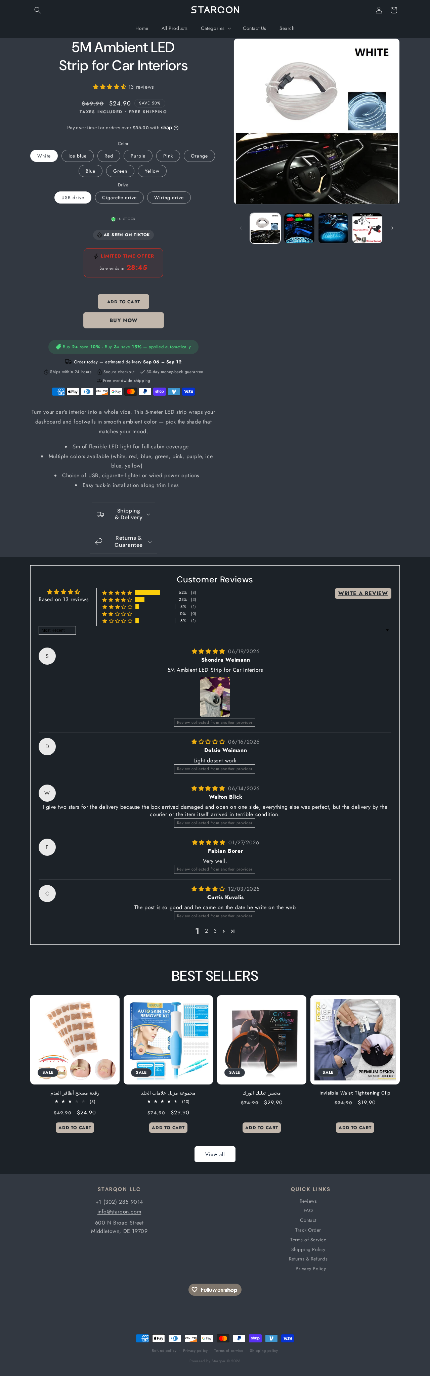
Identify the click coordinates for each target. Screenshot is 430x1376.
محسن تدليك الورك (262, 1093)
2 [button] (206, 931)
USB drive (72, 197)
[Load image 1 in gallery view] (265, 228)
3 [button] (215, 931)
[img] (209, 651)
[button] (37, 10)
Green (120, 171)
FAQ (308, 1210)
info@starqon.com (119, 1211)
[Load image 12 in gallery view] (367, 228)
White (44, 155)
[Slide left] (240, 228)
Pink (168, 155)
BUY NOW (123, 320)
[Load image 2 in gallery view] (299, 228)
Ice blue (78, 155)
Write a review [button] (363, 593)
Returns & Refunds (308, 1258)
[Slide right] (392, 228)
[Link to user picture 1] (215, 697)
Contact (308, 1220)
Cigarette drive (119, 197)
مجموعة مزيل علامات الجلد (168, 1093)
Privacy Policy (311, 1268)
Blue (90, 171)
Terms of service (228, 1350)
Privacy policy (195, 1350)
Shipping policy (264, 1350)
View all (215, 1154)
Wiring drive (169, 197)
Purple (138, 155)
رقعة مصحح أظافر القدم (74, 1093)
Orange (199, 155)
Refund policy (164, 1350)
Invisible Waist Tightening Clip (355, 1093)
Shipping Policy (308, 1249)
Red (108, 155)
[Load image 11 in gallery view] (333, 228)
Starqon (218, 1361)
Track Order (308, 1230)
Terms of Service (308, 1239)
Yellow (152, 171)
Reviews (308, 1201)
